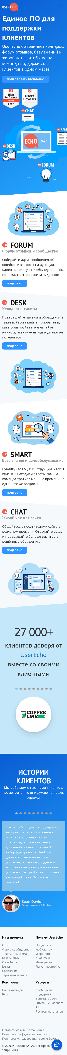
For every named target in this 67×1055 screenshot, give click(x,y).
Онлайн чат (10, 962)
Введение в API (46, 999)
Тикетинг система (14, 954)
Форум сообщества (15, 949)
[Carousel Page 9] (50, 689)
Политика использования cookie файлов (30, 1039)
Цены (6, 967)
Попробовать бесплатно (25, 79)
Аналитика (43, 958)
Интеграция (44, 962)
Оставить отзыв (13, 1030)
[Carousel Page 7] (42, 689)
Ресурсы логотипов (49, 1011)
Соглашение (35, 1030)
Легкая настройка (48, 967)
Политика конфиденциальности (24, 1034)
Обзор (6, 945)
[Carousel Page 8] (46, 689)
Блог (5, 994)
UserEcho (33, 655)
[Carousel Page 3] (25, 689)
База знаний (10, 958)
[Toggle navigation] (61, 7)
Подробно (15, 283)
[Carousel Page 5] (33, 689)
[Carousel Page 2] (20, 689)
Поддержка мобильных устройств (44, 949)
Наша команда (12, 990)
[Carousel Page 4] (29, 689)
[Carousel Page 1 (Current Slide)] (16, 689)
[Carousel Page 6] (38, 689)
